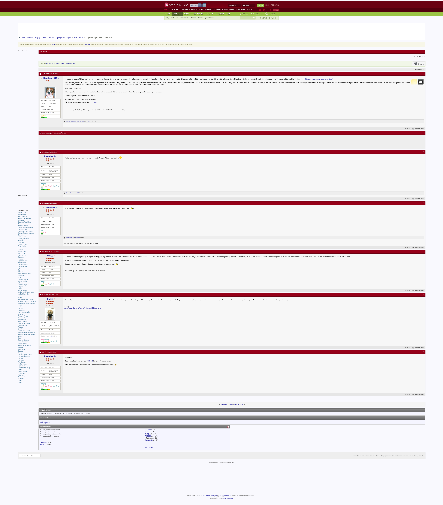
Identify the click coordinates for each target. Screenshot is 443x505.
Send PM (407, 128)
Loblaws (20, 283)
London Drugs (22, 285)
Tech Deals (186, 10)
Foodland (21, 248)
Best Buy (21, 220)
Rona (19, 338)
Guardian (21, 257)
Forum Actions (196, 18)
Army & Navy (22, 216)
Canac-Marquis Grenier (25, 227)
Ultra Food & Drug (24, 368)
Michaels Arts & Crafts (25, 299)
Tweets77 (68, 193)
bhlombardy (50, 156)
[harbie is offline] (50, 314)
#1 (423, 73)
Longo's (20, 286)
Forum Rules (148, 447)
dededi (82, 121)
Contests (217, 10)
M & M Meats (22, 290)
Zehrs (20, 380)
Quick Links (209, 18)
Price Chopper (22, 321)
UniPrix (20, 369)
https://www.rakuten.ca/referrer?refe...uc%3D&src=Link (82, 308)
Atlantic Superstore (24, 218)
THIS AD (90, 361)
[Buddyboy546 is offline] (50, 92)
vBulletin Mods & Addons (224, 495)
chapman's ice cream (47, 421)
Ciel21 (50, 256)
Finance (224, 10)
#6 (423, 351)
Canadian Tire (22, 229)
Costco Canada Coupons (26, 233)
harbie (50, 299)
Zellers (20, 382)
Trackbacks (149, 440)
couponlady (69, 237)
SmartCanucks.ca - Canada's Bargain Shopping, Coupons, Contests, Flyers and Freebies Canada (386, 456)
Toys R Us (21, 366)
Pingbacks (43, 442)
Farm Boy (21, 242)
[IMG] (147, 434)
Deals (178, 10)
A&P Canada (22, 215)
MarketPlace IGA (23, 294)
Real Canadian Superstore (26, 332)
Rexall (20, 336)
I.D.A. (20, 268)
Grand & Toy (22, 255)
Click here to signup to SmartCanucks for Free (53, 133)
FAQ (167, 18)
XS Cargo (21, 379)
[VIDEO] (148, 436)
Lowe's (20, 288)
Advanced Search (269, 18)
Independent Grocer (24, 274)
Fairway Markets (23, 239)
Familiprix (21, 240)
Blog (168, 14)
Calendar (174, 18)
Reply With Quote (419, 128)
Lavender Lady (75, 121)
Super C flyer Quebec (25, 355)
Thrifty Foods (22, 364)
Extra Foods (22, 237)
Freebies (208, 10)
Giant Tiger (21, 253)
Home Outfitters (23, 266)
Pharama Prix (22, 318)
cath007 (68, 121)
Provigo (20, 327)
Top (228, 14)
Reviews (231, 10)
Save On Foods (23, 342)
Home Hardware (23, 264)
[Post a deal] (276, 10)
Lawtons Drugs (23, 279)
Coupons (194, 10)
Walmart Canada (23, 377)
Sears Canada (22, 344)
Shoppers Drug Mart (24, 345)
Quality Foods (22, 329)
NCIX (19, 307)
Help (267, 5)
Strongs (20, 353)
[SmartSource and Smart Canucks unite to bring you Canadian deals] (27, 200)
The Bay (20, 358)
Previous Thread (227, 404)
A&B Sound (22, 213)
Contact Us (356, 456)
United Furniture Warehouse (23, 372)
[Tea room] (260, 10)
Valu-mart (21, 375)
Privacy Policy (417, 456)
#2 (423, 152)
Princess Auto (22, 325)
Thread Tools (418, 69)
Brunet (20, 224)
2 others (89, 121)
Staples (20, 351)
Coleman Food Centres (25, 231)
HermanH (50, 207)
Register (275, 5)
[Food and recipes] (267, 10)
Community (184, 18)
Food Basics (22, 246)
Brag (245, 14)
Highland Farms (23, 261)
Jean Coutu (21, 275)
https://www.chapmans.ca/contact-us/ (318, 79)
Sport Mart (21, 349)
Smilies (147, 432)
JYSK (20, 277)
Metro (20, 297)
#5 (423, 294)
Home (173, 10)
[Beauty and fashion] (264, 10)
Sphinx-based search (227, 498)
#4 (423, 251)
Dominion (21, 235)
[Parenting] (270, 10)
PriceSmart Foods (24, 323)
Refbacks (43, 444)
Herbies (20, 259)
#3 (423, 203)
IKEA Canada (22, 272)
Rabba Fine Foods (24, 331)
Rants (238, 10)
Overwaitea (21, 310)
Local (259, 14)
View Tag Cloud (45, 423)
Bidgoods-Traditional (24, 222)
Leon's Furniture (23, 281)
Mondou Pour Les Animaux (27, 301)
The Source (21, 362)
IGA (19, 270)
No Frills (20, 309)
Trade (273, 14)
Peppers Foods (23, 316)
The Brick (21, 360)
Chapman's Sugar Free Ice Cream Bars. (61, 64)
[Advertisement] (82, 142)
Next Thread (238, 404)
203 (52, 336)
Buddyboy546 (50, 78)
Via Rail (94, 102)
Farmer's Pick (22, 244)
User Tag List (43, 51)
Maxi (19, 296)
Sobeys (20, 347)
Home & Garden (246, 10)
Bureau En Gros (23, 226)
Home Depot (22, 263)
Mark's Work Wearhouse (26, 292)
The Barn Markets (24, 356)
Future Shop (22, 251)
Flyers (201, 10)
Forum (177, 14)
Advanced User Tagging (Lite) (210, 495)
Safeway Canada (23, 340)
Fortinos (20, 250)
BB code (148, 430)
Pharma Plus (22, 320)
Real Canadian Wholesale (26, 334)
